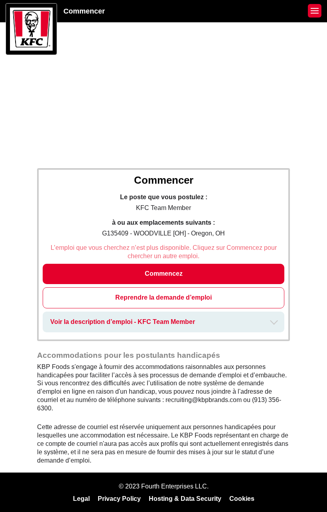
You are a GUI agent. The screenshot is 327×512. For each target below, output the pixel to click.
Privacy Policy (119, 498)
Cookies (241, 498)
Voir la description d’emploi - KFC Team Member (122, 321)
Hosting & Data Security (185, 498)
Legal (81, 498)
